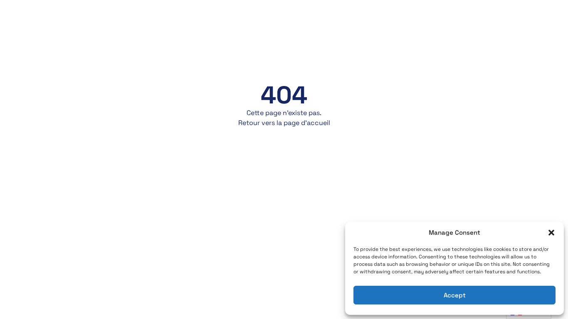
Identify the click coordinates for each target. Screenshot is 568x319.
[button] (551, 232)
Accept (455, 295)
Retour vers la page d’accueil (284, 122)
